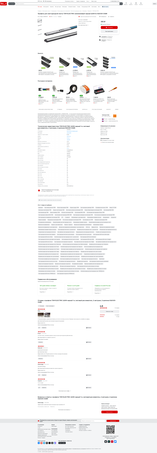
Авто (99, 6)
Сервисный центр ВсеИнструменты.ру (83, 427)
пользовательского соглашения (79, 448)
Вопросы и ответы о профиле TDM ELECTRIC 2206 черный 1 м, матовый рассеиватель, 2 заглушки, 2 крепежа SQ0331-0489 (77, 398)
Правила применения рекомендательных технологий (44, 435)
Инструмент (46, 6)
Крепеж (52, 6)
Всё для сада (58, 6)
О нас (39, 427)
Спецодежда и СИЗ (86, 6)
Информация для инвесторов (44, 429)
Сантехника (94, 6)
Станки (78, 6)
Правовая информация (43, 433)
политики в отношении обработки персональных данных (60, 448)
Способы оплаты (69, 431)
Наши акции (54, 426)
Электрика (64, 6)
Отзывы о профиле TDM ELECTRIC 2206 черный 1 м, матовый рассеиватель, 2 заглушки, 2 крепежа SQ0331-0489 (77, 301)
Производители (41, 432)
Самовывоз (67, 430)
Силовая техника (72, 6)
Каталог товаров (41, 437)
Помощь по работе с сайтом (85, 430)
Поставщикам (54, 430)
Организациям (55, 431)
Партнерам (54, 433)
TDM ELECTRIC (105, 115)
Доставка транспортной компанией (70, 428)
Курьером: (103, 39)
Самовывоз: (104, 36)
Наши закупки (54, 434)
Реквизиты (40, 426)
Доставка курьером (69, 426)
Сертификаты (41, 430)
